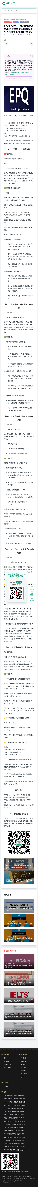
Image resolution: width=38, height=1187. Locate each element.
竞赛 (22, 1077)
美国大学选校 (7, 1064)
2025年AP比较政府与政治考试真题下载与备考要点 (15, 1150)
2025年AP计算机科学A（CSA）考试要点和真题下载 (15, 1147)
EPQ (14, 22)
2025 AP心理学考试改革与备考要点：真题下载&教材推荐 (15, 1115)
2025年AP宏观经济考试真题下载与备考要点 (15, 1134)
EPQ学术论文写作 (24, 22)
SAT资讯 (23, 1061)
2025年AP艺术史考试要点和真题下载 (14, 1140)
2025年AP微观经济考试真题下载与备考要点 (15, 1108)
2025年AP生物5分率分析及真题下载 (13, 1127)
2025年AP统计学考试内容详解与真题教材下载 (15, 1105)
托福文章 (23, 1071)
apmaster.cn (7, 1067)
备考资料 (12, 19)
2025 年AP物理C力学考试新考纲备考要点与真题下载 (15, 1095)
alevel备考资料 (8, 22)
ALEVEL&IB (24, 1074)
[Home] (8, 3)
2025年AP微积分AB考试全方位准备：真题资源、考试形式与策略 (15, 1131)
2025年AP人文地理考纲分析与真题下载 (14, 1124)
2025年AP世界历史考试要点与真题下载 (14, 1121)
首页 (5, 11)
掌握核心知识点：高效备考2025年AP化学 (15, 1118)
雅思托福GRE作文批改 (18, 1178)
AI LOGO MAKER (6, 1178)
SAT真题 (23, 1058)
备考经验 (7, 19)
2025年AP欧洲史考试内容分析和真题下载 (15, 1137)
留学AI (5, 1058)
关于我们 (6, 1086)
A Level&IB (11, 11)
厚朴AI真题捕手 (30, 1178)
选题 (18, 22)
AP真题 (23, 1064)
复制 (31, 56)
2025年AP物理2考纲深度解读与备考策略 (15, 1102)
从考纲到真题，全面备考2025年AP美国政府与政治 (15, 1143)
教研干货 (18, 19)
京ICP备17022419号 (6, 1182)
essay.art (6, 1061)
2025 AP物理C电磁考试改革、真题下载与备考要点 (15, 1111)
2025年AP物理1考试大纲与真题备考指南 (15, 1099)
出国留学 (24, 19)
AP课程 (3, 1176)
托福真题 (23, 1067)
